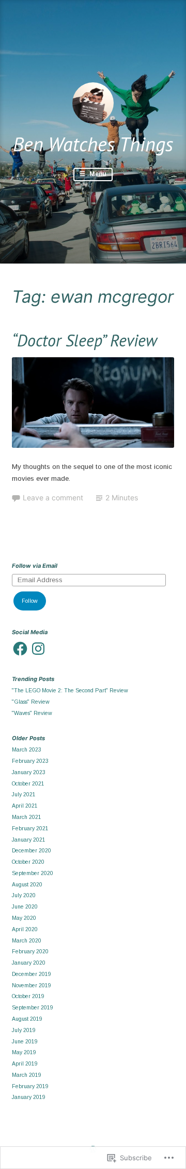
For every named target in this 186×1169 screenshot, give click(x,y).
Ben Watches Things (93, 143)
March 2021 (26, 817)
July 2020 (24, 895)
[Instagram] (38, 648)
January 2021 (28, 839)
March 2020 (26, 940)
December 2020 (31, 850)
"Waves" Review (32, 713)
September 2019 (32, 1007)
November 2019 (31, 985)
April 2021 (25, 805)
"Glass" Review (31, 702)
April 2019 (25, 1063)
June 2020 (25, 906)
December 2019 (31, 974)
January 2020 (28, 962)
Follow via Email (34, 565)
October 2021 (28, 783)
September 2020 (32, 873)
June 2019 (25, 1041)
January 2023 (28, 772)
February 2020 (30, 951)
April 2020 (25, 929)
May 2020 (24, 918)
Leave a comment (53, 497)
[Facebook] (20, 648)
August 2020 (27, 884)
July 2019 (24, 1030)
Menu (97, 174)
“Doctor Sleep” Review (84, 340)
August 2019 (27, 1019)
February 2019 (30, 1086)
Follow (30, 601)
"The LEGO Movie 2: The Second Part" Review (70, 690)
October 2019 (28, 996)
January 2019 (28, 1097)
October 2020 (28, 862)
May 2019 (24, 1052)
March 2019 (26, 1075)
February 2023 (30, 761)
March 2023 (26, 749)
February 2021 (30, 828)
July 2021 (24, 794)
